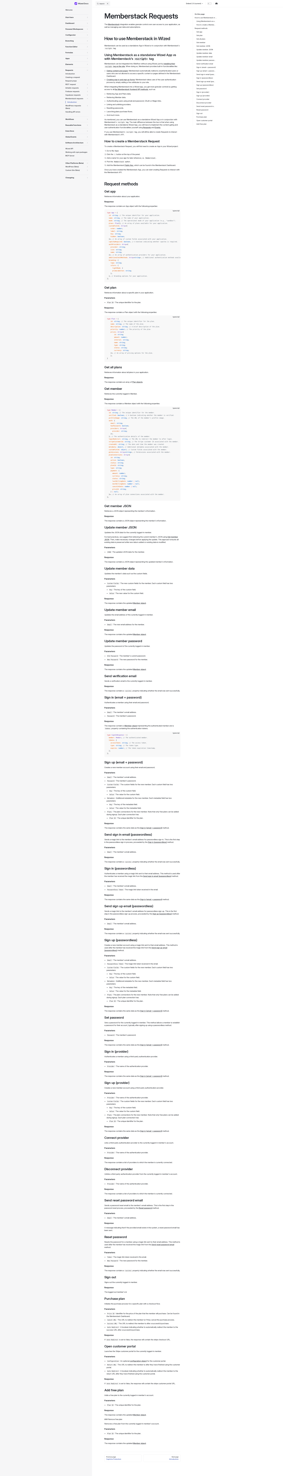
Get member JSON (203, 46)
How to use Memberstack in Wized (206, 18)
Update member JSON (204, 50)
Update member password (206, 60)
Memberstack (114, 24)
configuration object (138, 1361)
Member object (139, 603)
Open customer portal (204, 120)
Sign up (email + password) (206, 71)
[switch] (209, 3)
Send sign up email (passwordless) (206, 81)
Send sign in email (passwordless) (206, 74)
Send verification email (204, 64)
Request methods (201, 28)
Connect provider (202, 99)
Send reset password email (206, 106)
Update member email (204, 57)
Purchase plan (201, 117)
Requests (147, 127)
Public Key (129, 165)
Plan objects (137, 382)
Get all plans (200, 39)
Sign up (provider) (203, 96)
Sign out (199, 113)
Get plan (199, 35)
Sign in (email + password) (206, 67)
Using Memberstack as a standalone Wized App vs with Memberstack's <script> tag (206, 21)
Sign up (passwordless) (205, 85)
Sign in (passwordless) (204, 78)
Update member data (204, 53)
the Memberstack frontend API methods (131, 89)
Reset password (202, 110)
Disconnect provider (203, 103)
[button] (76, 17)
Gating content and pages (117, 71)
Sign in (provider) (202, 92)
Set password (201, 89)
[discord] (216, 4)
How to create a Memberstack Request (206, 25)
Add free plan (201, 124)
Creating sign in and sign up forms (121, 80)
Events (157, 127)
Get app (199, 32)
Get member (200, 42)
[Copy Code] (177, 213)
